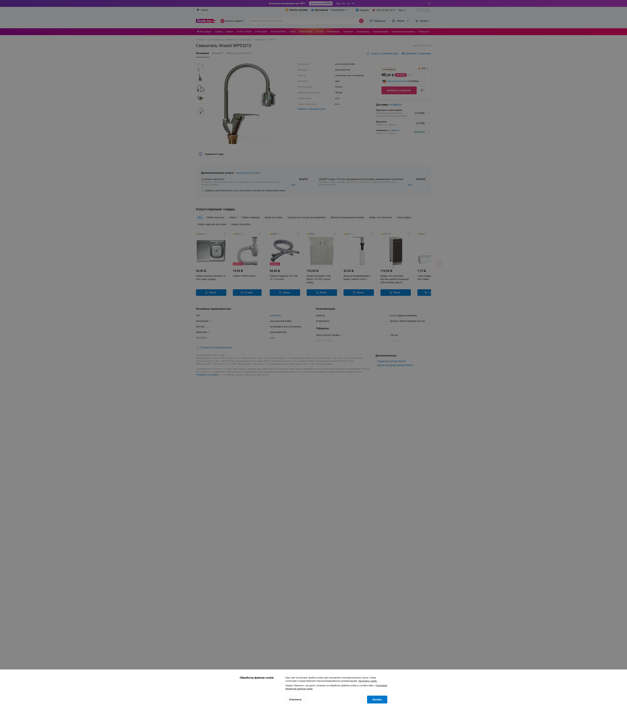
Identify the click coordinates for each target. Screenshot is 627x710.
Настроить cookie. (367, 681)
